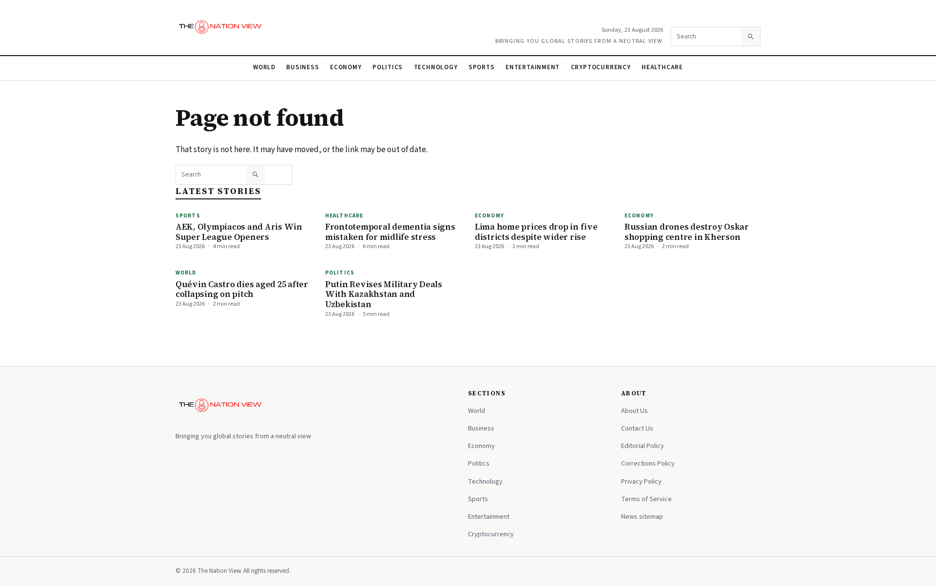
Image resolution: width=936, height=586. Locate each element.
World (264, 67)
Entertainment (533, 67)
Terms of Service (646, 499)
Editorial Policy (642, 446)
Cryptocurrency (601, 67)
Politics (387, 67)
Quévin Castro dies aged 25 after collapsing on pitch (242, 289)
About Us (634, 411)
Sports (481, 67)
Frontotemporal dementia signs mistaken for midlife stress (390, 232)
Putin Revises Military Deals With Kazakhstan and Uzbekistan (383, 294)
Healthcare (662, 67)
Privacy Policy (641, 481)
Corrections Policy (648, 463)
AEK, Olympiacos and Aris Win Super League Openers (239, 232)
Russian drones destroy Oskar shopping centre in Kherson (686, 232)
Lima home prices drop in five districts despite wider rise (536, 232)
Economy (346, 67)
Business (302, 67)
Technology (436, 67)
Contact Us (637, 428)
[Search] (750, 36)
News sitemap (642, 516)
